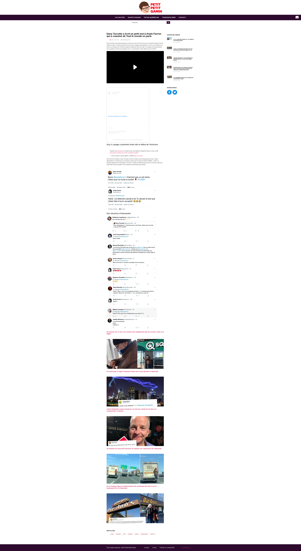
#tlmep (120, 154)
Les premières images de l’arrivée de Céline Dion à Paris (183, 78)
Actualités (120, 17)
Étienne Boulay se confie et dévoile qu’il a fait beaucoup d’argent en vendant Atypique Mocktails (183, 68)
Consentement (186, 548)
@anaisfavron (113, 154)
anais (112, 535)
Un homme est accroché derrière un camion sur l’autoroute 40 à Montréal (134, 450)
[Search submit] (168, 22)
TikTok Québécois (151, 17)
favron (136, 535)
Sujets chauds (134, 17)
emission (130, 535)
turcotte (152, 535)
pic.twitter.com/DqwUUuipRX (130, 154)
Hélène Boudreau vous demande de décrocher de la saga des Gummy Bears (183, 59)
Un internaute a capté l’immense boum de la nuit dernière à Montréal (132, 372)
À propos (146, 548)
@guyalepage (119, 152)
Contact (182, 17)
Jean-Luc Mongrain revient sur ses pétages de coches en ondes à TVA (183, 49)
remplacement (144, 535)
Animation (118, 535)
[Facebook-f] (169, 92)
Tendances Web (169, 17)
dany (124, 535)
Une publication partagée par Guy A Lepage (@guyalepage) (128, 139)
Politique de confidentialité (167, 548)
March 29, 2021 (138, 157)
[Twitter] (174, 92)
